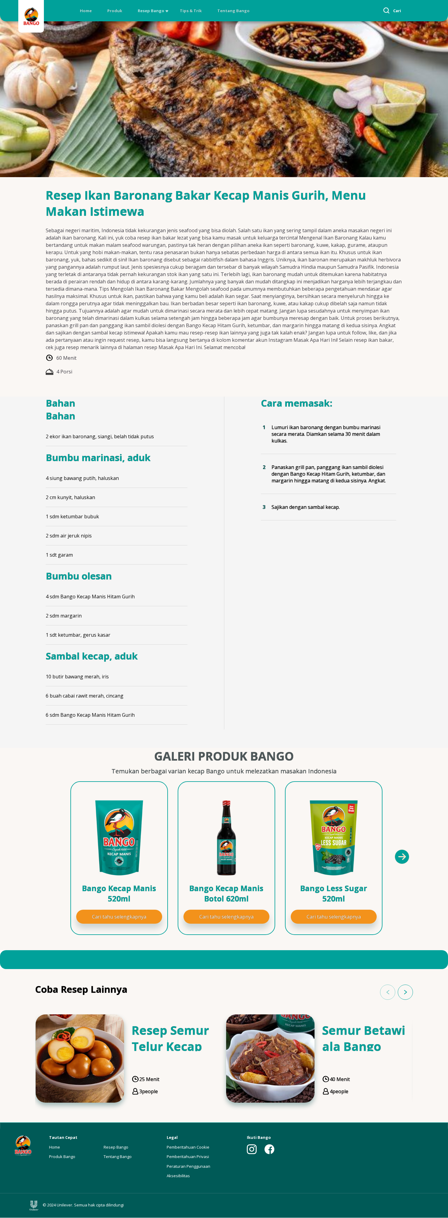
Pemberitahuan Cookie (188, 1147)
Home (86, 10)
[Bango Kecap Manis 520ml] (119, 838)
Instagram (252, 1149)
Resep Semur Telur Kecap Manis (170, 1046)
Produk (114, 10)
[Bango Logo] (31, 17)
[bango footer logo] (23, 1145)
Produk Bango (62, 1156)
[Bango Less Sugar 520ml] (334, 838)
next (405, 992)
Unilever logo (35, 1205)
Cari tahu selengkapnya (119, 916)
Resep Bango (151, 10)
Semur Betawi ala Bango (363, 1038)
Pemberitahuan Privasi (188, 1156)
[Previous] (50, 856)
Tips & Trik (191, 10)
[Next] (401, 856)
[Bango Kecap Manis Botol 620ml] (226, 838)
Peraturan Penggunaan (188, 1166)
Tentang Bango (233, 10)
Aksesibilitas (178, 1175)
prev (387, 992)
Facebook (269, 1149)
